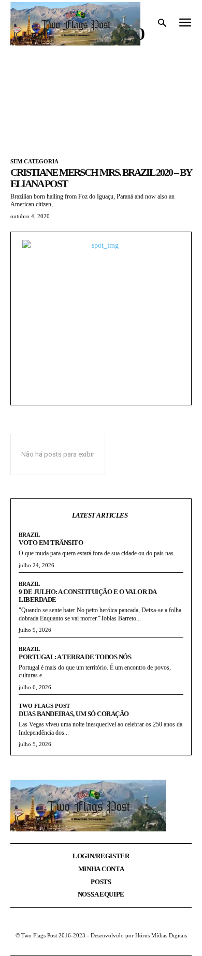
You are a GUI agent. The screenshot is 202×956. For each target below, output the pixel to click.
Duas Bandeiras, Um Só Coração (74, 714)
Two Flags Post (44, 706)
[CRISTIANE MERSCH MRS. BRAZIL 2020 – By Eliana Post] (101, 102)
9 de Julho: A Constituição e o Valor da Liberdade (87, 595)
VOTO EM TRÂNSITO (51, 543)
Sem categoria (34, 161)
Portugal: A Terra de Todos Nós (75, 657)
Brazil (29, 535)
